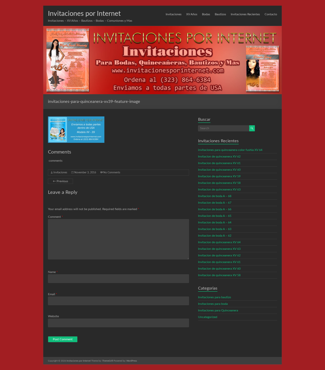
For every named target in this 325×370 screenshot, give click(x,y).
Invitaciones (173, 14)
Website (53, 316)
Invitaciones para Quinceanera (218, 310)
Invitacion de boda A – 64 (214, 222)
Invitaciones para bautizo (214, 297)
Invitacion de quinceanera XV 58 (219, 182)
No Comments (111, 172)
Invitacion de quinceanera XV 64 (219, 242)
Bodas (206, 14)
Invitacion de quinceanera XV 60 (219, 169)
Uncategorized (207, 317)
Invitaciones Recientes (245, 14)
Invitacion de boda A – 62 (214, 235)
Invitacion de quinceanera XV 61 (219, 163)
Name (53, 272)
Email (52, 294)
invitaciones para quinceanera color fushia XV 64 (230, 149)
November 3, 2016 (85, 172)
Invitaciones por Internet (84, 13)
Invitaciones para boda (213, 303)
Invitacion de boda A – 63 (214, 229)
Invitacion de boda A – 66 (214, 209)
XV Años (191, 14)
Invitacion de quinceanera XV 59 (219, 176)
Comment (55, 216)
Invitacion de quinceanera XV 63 (219, 189)
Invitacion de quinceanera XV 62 (219, 156)
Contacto (271, 14)
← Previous (60, 181)
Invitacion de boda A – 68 (214, 196)
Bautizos (220, 14)
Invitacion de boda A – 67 (214, 202)
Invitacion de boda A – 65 (214, 215)
